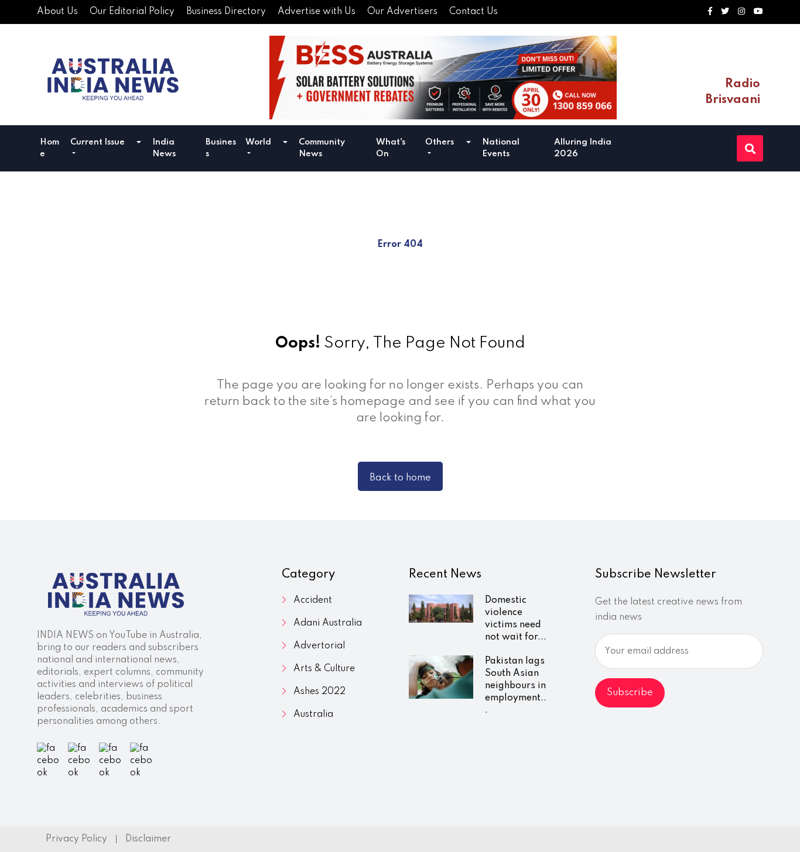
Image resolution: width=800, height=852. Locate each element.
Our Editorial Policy (132, 11)
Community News (322, 148)
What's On (390, 148)
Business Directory (226, 11)
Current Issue (97, 142)
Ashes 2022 (319, 691)
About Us (57, 11)
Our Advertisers (402, 11)
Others (439, 142)
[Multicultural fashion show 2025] (443, 77)
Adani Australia (327, 623)
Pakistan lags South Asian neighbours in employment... (515, 686)
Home (49, 148)
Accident (312, 600)
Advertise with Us (316, 11)
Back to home (400, 478)
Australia (313, 714)
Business (221, 148)
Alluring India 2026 (582, 148)
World (258, 142)
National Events (500, 148)
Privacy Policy (76, 839)
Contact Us (473, 11)
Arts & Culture (324, 669)
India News (164, 148)
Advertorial (319, 646)
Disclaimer (148, 839)
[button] (138, 144)
